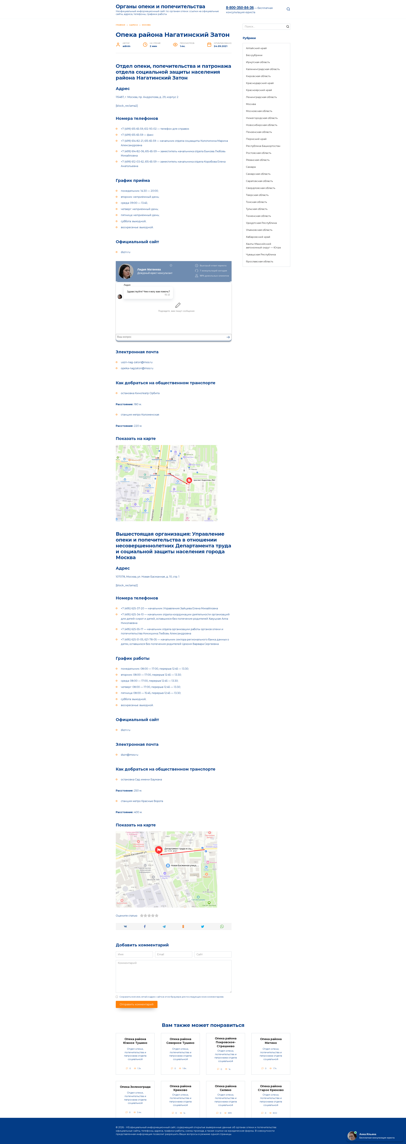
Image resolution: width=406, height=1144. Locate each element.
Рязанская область (257, 159)
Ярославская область (259, 261)
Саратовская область (259, 181)
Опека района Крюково (180, 1088)
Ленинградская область (261, 97)
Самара (251, 166)
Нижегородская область (262, 118)
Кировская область (258, 76)
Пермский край (256, 138)
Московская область (259, 111)
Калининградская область (263, 69)
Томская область (256, 201)
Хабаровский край (258, 236)
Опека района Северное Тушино (180, 1040)
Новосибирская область (261, 124)
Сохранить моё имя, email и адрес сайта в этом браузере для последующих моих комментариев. (171, 997)
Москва (251, 104)
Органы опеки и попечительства (160, 6)
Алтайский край (256, 48)
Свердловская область (260, 188)
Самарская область (258, 173)
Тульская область (256, 208)
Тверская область (257, 194)
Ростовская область (258, 152)
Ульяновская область (259, 229)
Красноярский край (259, 90)
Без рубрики (254, 55)
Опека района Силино (225, 1088)
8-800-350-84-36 (240, 7)
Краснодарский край (260, 83)
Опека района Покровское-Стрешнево (225, 1042)
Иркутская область (258, 62)
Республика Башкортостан (263, 145)
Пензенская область (259, 131)
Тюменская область (258, 215)
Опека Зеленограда (135, 1086)
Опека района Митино (271, 1040)
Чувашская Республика (261, 254)
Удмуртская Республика (261, 222)
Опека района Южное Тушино (135, 1040)
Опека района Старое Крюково (271, 1088)
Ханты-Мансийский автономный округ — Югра (263, 245)
